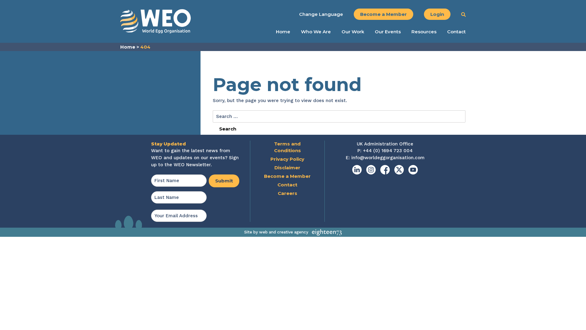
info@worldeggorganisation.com (388, 157)
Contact (456, 32)
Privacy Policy (287, 159)
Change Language (321, 14)
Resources (423, 32)
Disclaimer (287, 167)
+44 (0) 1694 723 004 (388, 150)
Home (283, 32)
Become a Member (383, 14)
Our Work (353, 32)
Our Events (388, 32)
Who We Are (316, 32)
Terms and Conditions (287, 147)
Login (437, 14)
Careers (287, 193)
